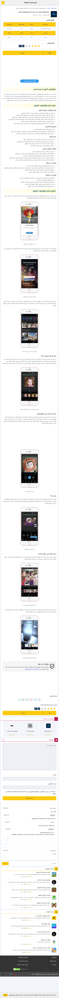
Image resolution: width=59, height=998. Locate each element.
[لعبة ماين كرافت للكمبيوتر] (29, 890)
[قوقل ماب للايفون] (29, 942)
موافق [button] (5, 995)
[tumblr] (23, 699)
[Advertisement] (29, 68)
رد (5, 847)
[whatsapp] (19, 699)
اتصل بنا (54, 964)
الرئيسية (53, 8)
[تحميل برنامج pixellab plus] (29, 882)
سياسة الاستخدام (23, 961)
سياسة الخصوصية (23, 957)
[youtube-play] (14, 973)
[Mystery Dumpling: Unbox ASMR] (29, 950)
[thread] (3, 973)
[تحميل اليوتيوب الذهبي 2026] (29, 918)
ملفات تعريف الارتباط (22, 964)
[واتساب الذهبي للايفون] (29, 897)
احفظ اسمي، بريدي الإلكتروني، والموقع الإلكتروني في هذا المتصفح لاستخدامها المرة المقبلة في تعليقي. (30, 793)
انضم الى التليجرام (28, 81)
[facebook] (39, 699)
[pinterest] (31, 699)
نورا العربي (52, 815)
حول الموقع (53, 961)
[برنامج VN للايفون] (30, 730)
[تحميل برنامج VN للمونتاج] (12, 730)
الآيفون (48, 8)
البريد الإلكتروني (51, 784)
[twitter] (35, 699)
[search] (3, 2)
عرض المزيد (12, 995)
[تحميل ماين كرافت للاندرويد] (29, 874)
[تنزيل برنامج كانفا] (29, 926)
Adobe (31, 29)
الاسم (54, 775)
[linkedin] (27, 699)
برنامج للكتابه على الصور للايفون (33, 669)
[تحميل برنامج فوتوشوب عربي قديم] (48, 730)
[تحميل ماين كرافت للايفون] (29, 905)
